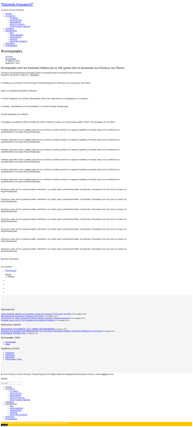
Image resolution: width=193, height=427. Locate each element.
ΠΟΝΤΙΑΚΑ (10, 44)
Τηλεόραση (9, 353)
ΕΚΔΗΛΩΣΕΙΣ (15, 37)
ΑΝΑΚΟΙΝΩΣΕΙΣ (16, 35)
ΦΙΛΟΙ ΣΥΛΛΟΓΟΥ (17, 24)
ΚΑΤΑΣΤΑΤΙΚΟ (16, 20)
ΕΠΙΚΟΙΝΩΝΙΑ (11, 46)
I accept (4, 425)
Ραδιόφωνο (10, 355)
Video (7, 344)
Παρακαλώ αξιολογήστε (10, 75)
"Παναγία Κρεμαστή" (17, 4)
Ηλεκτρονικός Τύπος (13, 359)
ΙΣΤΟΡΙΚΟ (14, 18)
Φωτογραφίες (10, 59)
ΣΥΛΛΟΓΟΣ (10, 16)
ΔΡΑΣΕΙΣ (13, 39)
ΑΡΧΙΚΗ (8, 14)
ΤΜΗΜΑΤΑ (9, 29)
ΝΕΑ (12, 33)
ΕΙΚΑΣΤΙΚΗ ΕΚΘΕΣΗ (18, 41)
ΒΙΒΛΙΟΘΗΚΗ (15, 22)
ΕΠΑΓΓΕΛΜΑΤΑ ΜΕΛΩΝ (20, 27)
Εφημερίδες (10, 357)
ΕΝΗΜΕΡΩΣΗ (11, 31)
